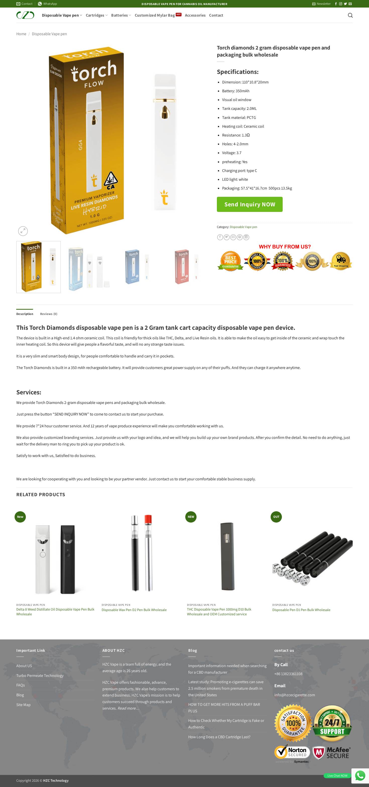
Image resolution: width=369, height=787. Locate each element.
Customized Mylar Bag (155, 15)
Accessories (195, 15)
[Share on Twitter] (227, 237)
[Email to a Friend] (233, 237)
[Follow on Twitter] (345, 4)
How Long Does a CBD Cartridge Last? (219, 736)
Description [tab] (24, 314)
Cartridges (95, 15)
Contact (216, 15)
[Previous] (26, 140)
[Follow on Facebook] (335, 4)
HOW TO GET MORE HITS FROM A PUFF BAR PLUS (224, 708)
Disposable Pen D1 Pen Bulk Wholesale (301, 610)
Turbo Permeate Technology (40, 675)
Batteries (119, 15)
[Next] (199, 140)
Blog (20, 695)
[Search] (350, 15)
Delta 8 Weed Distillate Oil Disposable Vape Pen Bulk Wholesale (55, 611)
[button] (321, 4)
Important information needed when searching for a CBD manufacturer (227, 669)
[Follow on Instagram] (340, 4)
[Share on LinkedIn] (246, 237)
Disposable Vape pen (60, 15)
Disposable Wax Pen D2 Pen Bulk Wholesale (134, 610)
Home (21, 33)
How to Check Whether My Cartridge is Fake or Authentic (226, 724)
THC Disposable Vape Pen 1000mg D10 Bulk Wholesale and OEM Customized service (219, 611)
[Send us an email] (350, 4)
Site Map (23, 704)
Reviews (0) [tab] (48, 314)
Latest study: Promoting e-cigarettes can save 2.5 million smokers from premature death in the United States (226, 688)
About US (24, 665)
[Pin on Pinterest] (240, 237)
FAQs (20, 685)
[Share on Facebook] (220, 237)
